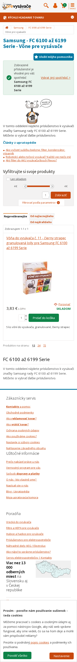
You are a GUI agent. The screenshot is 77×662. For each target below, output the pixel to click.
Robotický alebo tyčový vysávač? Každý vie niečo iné (38, 157)
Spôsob (23, 473)
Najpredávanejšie (15, 216)
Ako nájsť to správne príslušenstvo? (28, 552)
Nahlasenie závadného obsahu (26, 448)
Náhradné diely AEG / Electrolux (26, 546)
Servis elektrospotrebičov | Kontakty (29, 557)
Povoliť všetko (17, 655)
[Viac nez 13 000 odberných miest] (53, 569)
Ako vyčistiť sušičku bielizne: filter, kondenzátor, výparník (34, 151)
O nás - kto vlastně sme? (21, 479)
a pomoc (18, 406)
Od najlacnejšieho (42, 216)
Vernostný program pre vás (23, 467)
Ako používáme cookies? (21, 436)
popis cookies (39, 642)
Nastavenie (62, 656)
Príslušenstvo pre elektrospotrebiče (28, 540)
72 (44, 345)
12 (33, 345)
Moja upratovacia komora (22, 497)
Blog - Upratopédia (17, 491)
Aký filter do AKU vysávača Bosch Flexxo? (31, 160)
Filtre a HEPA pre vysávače (22, 528)
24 (39, 345)
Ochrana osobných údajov (22, 430)
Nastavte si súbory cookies (23, 442)
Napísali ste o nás (17, 485)
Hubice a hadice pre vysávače (25, 534)
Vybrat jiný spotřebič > (55, 78)
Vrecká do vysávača (18, 522)
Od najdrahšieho (41, 222)
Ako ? (21, 418)
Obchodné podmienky (20, 412)
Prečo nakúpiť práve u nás (22, 462)
